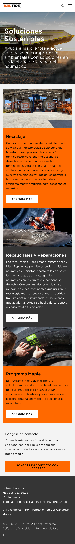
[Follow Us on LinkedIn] (4, 534)
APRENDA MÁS (22, 199)
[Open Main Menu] (70, 6)
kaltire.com (16, 509)
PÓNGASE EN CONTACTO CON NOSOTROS (37, 467)
